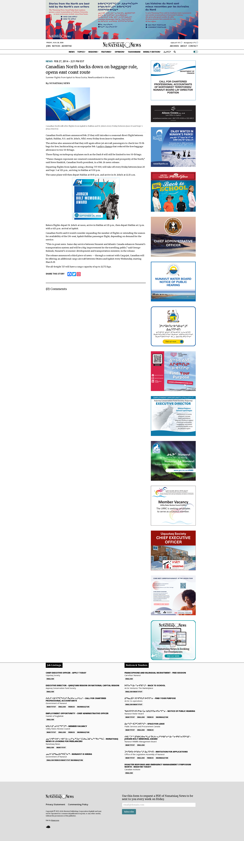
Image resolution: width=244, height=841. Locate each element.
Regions (92, 52)
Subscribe (129, 811)
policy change (104, 146)
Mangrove (55, 820)
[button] (48, 827)
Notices (56, 46)
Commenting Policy (78, 804)
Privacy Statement (55, 804)
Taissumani (134, 52)
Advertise (67, 46)
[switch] (195, 51)
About (183, 46)
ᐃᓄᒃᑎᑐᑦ (167, 52)
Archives (174, 46)
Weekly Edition (151, 52)
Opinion (119, 52)
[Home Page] (122, 45)
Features (106, 52)
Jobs (48, 46)
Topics (81, 52)
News (72, 52)
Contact (193, 46)
